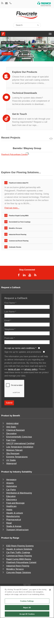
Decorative (11, 433)
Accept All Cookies (26, 614)
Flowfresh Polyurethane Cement (14, 154)
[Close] (50, 590)
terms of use (14, 369)
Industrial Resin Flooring (17, 566)
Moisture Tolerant (14, 450)
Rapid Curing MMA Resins (18, 559)
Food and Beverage (15, 503)
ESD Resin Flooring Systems (20, 546)
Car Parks (11, 489)
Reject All (27, 608)
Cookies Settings (27, 601)
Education (11, 496)
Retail (9, 523)
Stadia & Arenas (13, 526)
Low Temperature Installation (19, 447)
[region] (27, 602)
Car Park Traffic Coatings (18, 552)
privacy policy (30, 369)
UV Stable (11, 460)
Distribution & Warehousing (19, 493)
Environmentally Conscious (19, 437)
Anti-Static (11, 427)
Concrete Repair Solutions (18, 572)
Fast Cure (11, 440)
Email (7, 320)
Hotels (9, 509)
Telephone (9, 329)
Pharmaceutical (13, 519)
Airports (10, 483)
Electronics (11, 499)
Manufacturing (13, 516)
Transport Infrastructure (17, 529)
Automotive (11, 486)
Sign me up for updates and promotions (23, 352)
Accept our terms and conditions (20, 348)
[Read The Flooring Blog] (2, 3)
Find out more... (12, 208)
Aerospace (11, 479)
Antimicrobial (12, 423)
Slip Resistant (12, 453)
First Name (10, 303)
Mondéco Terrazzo (15, 569)
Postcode (9, 338)
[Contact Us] (6, 3)
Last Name (10, 311)
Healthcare (11, 506)
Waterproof (11, 463)
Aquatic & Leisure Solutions (19, 549)
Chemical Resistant (15, 430)
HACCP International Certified (20, 443)
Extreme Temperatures (17, 457)
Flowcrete (3, 34)
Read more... (33, 145)
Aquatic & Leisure (14, 513)
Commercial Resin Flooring (19, 556)
